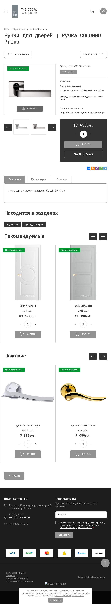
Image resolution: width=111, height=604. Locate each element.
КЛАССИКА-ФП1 (83, 306)
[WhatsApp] (101, 168)
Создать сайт (83, 577)
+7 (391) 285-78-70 (19, 517)
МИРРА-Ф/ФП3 (28, 306)
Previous (93, 236)
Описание (15, 179)
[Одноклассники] (93, 168)
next (52, 127)
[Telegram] (105, 168)
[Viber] (97, 168)
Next (103, 236)
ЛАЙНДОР (28, 311)
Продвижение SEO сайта (16, 581)
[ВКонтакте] (88, 168)
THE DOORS (29, 9)
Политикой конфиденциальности (69, 595)
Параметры (38, 179)
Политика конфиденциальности (17, 577)
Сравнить (32, 109)
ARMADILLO (27, 430)
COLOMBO (65, 81)
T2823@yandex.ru (18, 524)
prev (8, 127)
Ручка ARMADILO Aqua (28, 425)
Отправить (64, 535)
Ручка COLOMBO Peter (83, 425)
